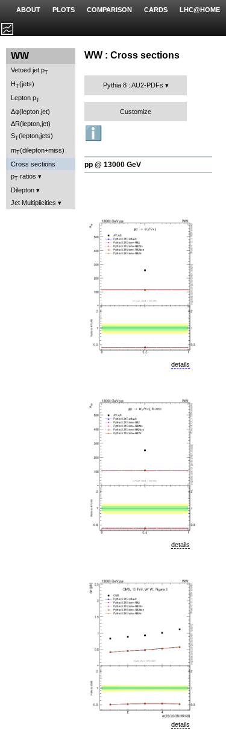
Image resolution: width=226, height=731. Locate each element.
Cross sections (33, 164)
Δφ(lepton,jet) (30, 111)
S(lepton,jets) (32, 136)
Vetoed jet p (29, 70)
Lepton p (25, 98)
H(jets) (22, 84)
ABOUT (28, 9)
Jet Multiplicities (33, 202)
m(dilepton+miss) (37, 151)
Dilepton (22, 190)
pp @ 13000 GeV (112, 164)
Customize (135, 111)
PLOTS (63, 9)
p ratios (23, 177)
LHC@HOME (200, 9)
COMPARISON (109, 9)
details (180, 364)
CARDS (156, 9)
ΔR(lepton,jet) (31, 123)
